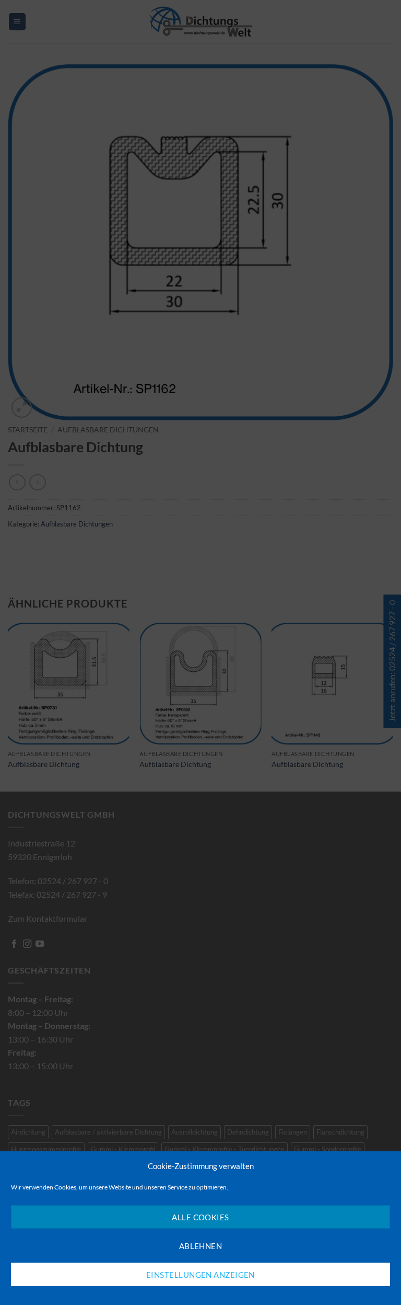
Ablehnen (200, 1246)
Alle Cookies (200, 1217)
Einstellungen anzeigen (200, 1274)
